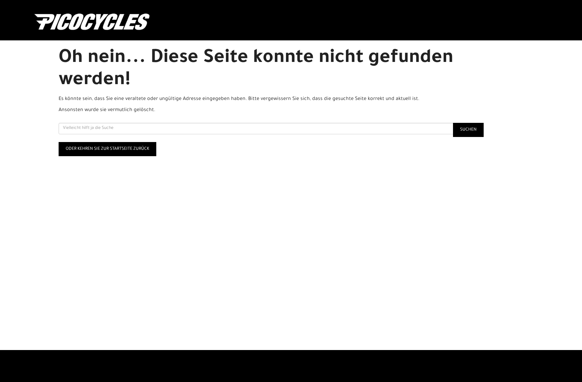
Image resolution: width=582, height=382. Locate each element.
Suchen (468, 130)
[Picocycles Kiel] (138, 21)
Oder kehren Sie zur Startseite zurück (107, 149)
